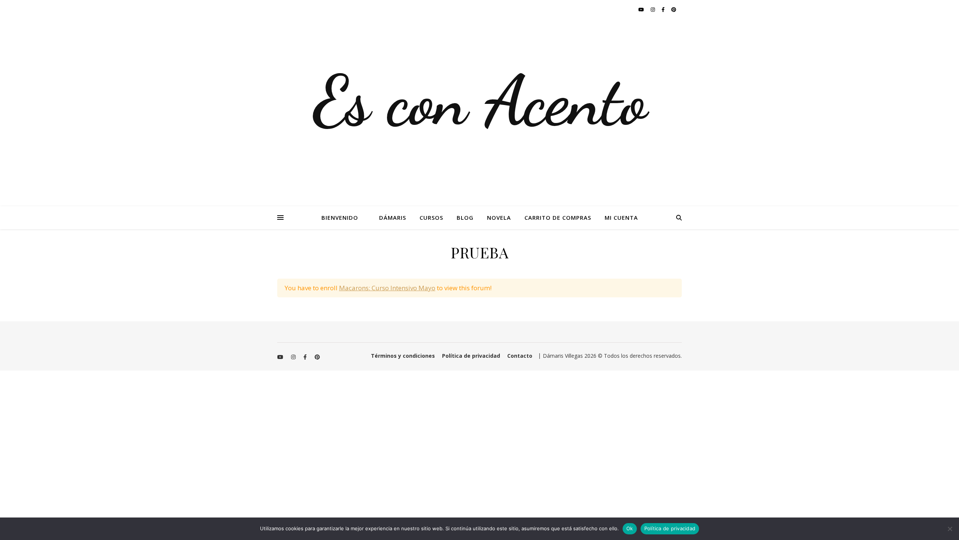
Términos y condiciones (403, 355)
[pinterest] (673, 9)
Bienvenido (339, 217)
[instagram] (653, 9)
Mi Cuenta (621, 217)
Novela (499, 217)
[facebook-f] (664, 9)
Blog (465, 217)
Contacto (519, 355)
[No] (949, 528)
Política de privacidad (471, 355)
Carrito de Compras (557, 217)
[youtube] (641, 9)
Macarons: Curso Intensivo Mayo (387, 288)
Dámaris (392, 217)
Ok (629, 528)
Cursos (431, 217)
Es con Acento (479, 101)
